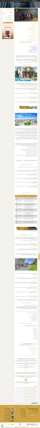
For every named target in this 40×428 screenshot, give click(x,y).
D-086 (36, 221)
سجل (12, 424)
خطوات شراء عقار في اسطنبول (33, 51)
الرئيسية (25, 5)
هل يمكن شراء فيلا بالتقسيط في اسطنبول (31, 35)
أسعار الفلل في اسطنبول (33, 34)
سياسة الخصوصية (34, 413)
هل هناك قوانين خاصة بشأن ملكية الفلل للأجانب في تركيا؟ (29, 396)
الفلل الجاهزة (33, 31)
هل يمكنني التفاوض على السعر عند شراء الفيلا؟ (31, 399)
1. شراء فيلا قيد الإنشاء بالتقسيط (31, 36)
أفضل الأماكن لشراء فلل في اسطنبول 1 (32, 32)
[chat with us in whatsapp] (2, 426)
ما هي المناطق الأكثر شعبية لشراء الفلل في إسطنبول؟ (30, 390)
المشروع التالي (29, 98)
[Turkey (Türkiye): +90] (3, 14)
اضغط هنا (22, 160)
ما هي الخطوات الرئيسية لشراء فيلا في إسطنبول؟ (30, 400)
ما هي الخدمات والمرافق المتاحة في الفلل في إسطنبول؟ (29, 393)
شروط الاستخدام (30, 413)
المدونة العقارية (22, 5)
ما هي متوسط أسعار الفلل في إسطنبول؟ (31, 387)
